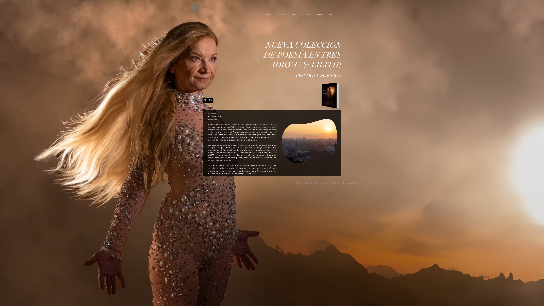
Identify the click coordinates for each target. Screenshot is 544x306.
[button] (333, 160)
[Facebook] (209, 182)
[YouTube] (214, 182)
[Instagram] (204, 182)
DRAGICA (205, 8)
